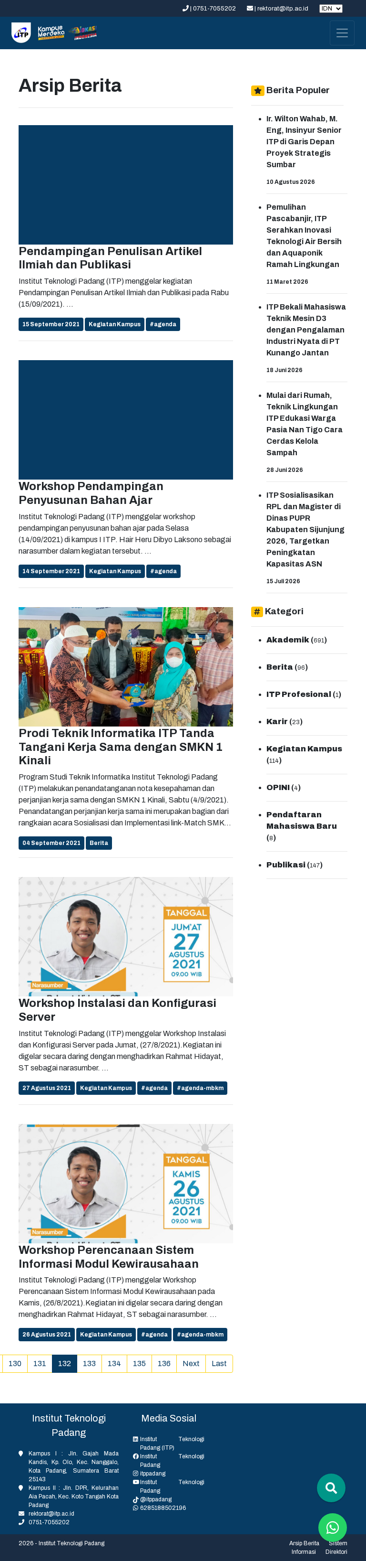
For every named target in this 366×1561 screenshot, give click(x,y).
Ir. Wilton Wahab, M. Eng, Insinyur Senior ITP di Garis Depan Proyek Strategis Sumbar (304, 142)
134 (114, 1363)
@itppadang (156, 1499)
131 (39, 1363)
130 (15, 1363)
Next (191, 1363)
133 (89, 1363)
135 (139, 1363)
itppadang (152, 1473)
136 (164, 1363)
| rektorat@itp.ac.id (281, 8)
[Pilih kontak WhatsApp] (332, 1527)
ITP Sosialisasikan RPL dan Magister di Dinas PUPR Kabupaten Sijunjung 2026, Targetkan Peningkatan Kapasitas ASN (305, 529)
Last (219, 1363)
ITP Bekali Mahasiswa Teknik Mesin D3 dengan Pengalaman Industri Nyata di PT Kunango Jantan (306, 330)
